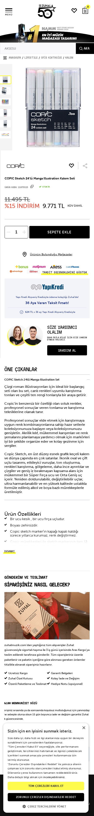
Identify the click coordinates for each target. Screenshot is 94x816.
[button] (46, 806)
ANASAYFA (15, 57)
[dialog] (46, 768)
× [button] (83, 728)
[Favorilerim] (74, 10)
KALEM (69, 57)
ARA (86, 48)
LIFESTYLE (31, 57)
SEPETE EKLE (59, 232)
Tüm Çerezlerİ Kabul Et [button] (46, 785)
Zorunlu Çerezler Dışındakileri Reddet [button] (46, 797)
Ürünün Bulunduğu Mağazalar (51, 254)
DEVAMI (9, 551)
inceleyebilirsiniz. (54, 777)
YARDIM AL (67, 350)
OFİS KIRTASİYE (51, 57)
